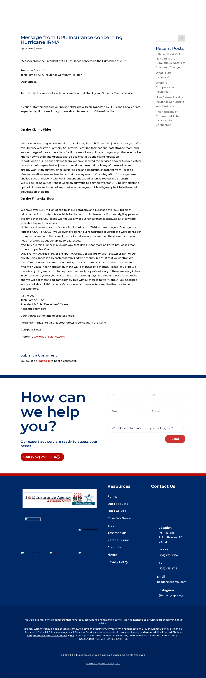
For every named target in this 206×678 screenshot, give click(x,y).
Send (175, 438)
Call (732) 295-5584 (40, 457)
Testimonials (117, 533)
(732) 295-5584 (103, 20)
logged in (44, 360)
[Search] (181, 38)
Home (29, 5)
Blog (111, 525)
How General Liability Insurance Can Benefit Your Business (170, 102)
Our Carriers (125, 5)
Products (45, 5)
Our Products (118, 504)
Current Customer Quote (79, 5)
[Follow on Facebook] (59, 529)
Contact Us (172, 5)
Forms (112, 496)
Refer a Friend (118, 540)
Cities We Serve (119, 518)
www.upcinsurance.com (49, 336)
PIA (72, 635)
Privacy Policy (118, 562)
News (38, 48)
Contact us (153, 18)
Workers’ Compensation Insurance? (165, 87)
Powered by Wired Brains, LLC (103, 663)
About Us (149, 5)
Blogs (107, 5)
